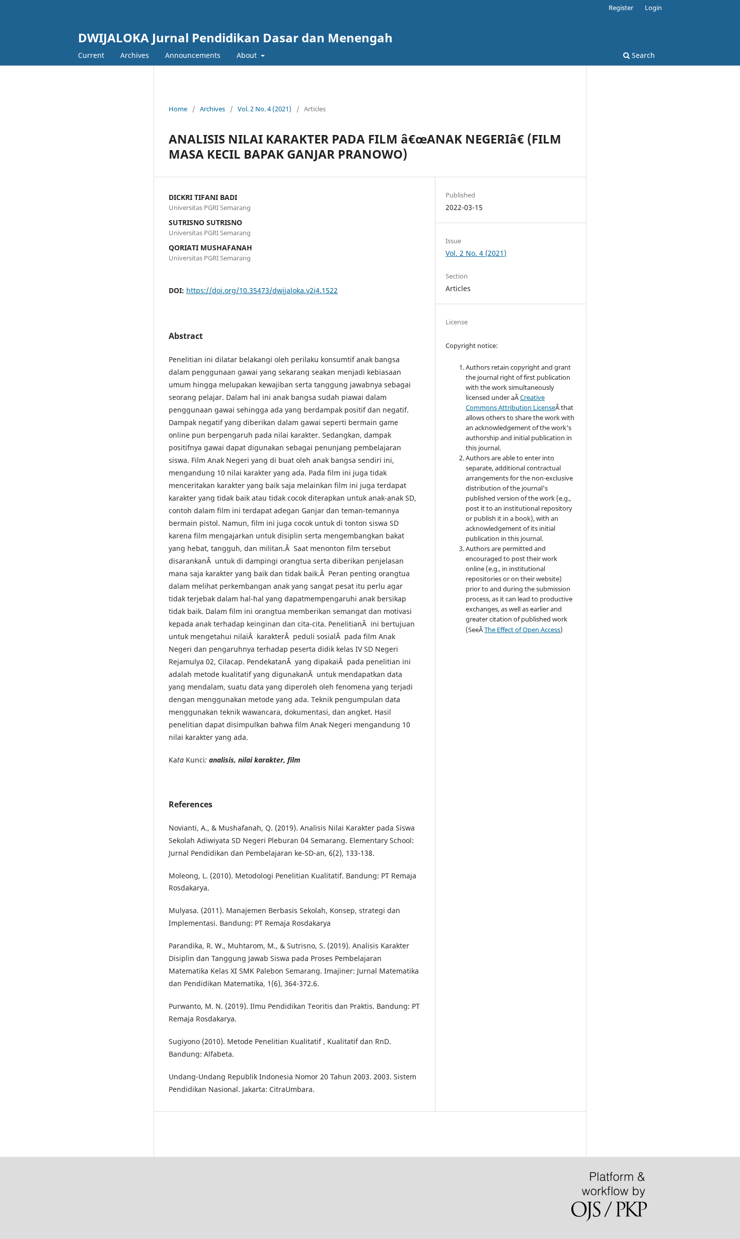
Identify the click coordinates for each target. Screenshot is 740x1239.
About (248, 55)
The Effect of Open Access (522, 629)
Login (653, 7)
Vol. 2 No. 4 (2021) (264, 108)
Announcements (192, 55)
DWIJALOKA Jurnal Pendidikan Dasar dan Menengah (235, 37)
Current (91, 55)
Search (642, 55)
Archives (134, 55)
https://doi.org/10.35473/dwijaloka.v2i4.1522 (262, 290)
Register (621, 7)
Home (178, 108)
